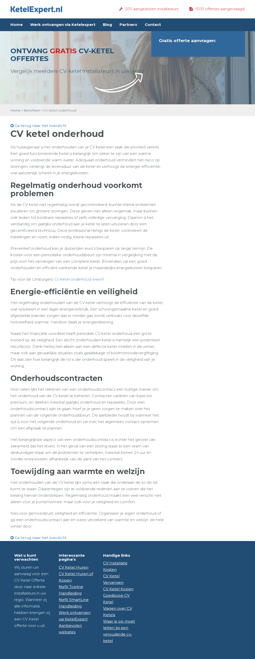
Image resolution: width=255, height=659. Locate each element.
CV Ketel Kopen (118, 589)
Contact (153, 24)
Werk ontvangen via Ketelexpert (62, 24)
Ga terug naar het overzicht (40, 125)
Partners (128, 24)
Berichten (32, 110)
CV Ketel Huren (73, 567)
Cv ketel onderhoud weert (79, 279)
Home (16, 24)
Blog (107, 24)
